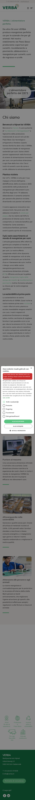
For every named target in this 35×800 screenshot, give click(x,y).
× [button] (31, 368)
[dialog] (17, 400)
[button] (17, 431)
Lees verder (6, 398)
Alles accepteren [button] (18, 421)
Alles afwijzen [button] (18, 426)
